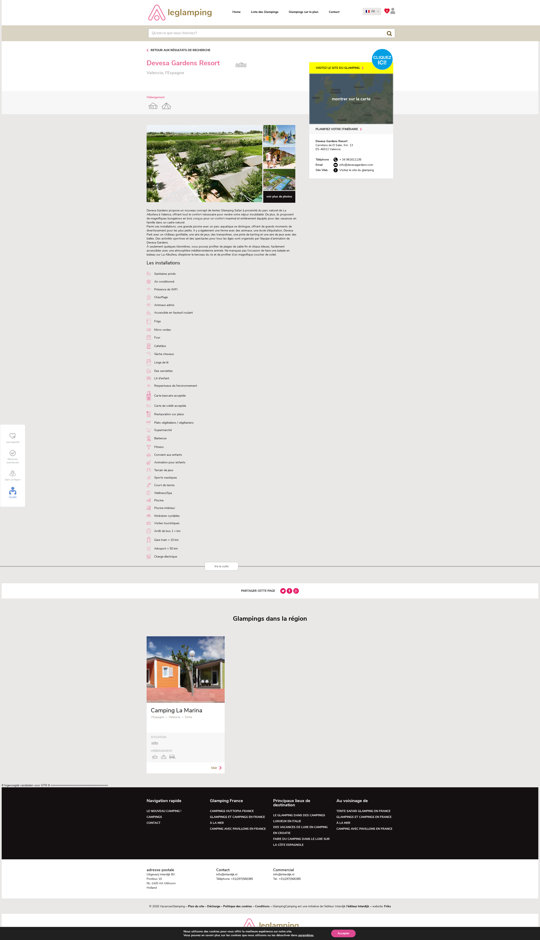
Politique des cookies (237, 906)
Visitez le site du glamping (338, 68)
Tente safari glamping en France (363, 811)
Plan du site (196, 906)
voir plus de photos (279, 197)
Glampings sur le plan (303, 12)
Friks (387, 906)
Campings (154, 817)
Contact (334, 12)
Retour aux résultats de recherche (180, 50)
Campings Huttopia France (232, 811)
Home (236, 12)
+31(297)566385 (242, 879)
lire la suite (221, 566)
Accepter (343, 933)
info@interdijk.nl (226, 874)
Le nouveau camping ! (164, 811)
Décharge (213, 906)
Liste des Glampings (264, 12)
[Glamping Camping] (180, 13)
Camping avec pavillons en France (238, 829)
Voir (214, 768)
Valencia (174, 717)
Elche (188, 717)
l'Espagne (157, 717)
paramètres (305, 935)
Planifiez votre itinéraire (337, 129)
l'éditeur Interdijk (357, 906)
